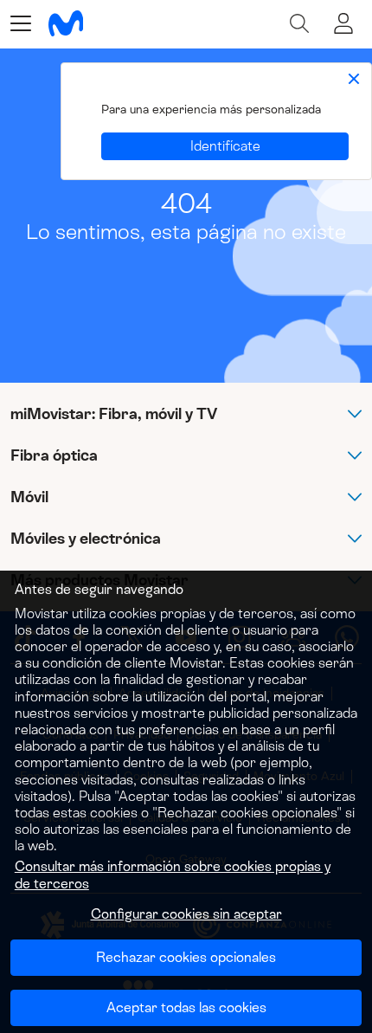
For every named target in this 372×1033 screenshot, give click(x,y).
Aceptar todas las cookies (186, 1007)
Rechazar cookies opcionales (186, 957)
